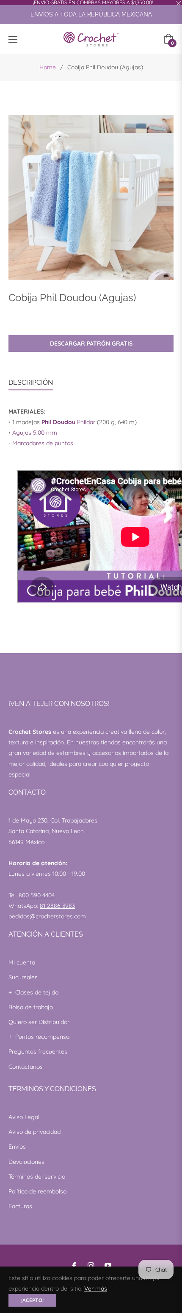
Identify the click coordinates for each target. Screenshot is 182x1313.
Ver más (95, 1288)
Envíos (17, 1146)
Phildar (68, 422)
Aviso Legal (23, 1117)
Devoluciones (26, 1162)
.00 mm (46, 432)
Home (47, 67)
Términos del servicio (36, 1176)
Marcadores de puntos (42, 443)
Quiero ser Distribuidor (38, 1022)
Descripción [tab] (30, 383)
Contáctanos (25, 1067)
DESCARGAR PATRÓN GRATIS (91, 343)
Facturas (20, 1206)
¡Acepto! (32, 1300)
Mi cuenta (21, 962)
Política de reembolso (37, 1191)
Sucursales (23, 977)
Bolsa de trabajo (30, 1007)
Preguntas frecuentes (37, 1051)
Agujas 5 (24, 432)
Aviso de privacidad (34, 1132)
